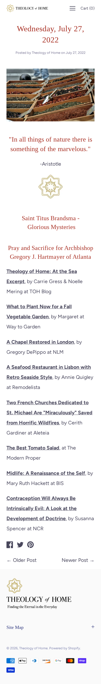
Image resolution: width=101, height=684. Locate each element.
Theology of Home (33, 648)
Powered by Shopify (64, 648)
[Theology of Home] (9, 545)
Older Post (25, 560)
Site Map (15, 627)
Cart (88, 8)
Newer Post (75, 560)
